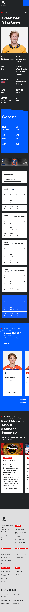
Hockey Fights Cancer (5, 575)
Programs (18, 552)
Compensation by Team (20, 532)
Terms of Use (16, 603)
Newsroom (18, 571)
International (5, 557)
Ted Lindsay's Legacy (21, 539)
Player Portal (21, 557)
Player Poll (18, 536)
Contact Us (4, 536)
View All (6, 343)
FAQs (2, 563)
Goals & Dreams (6, 571)
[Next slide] (24, 401)
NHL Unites (7, 581)
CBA (2, 540)
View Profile (12, 392)
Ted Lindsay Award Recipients (20, 543)
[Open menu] (26, 3)
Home (6, 12)
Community (4, 578)
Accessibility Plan (5, 600)
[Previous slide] (21, 401)
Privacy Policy (5, 603)
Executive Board (6, 555)
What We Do (4, 552)
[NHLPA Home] (3, 3)
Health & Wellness (20, 555)
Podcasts (18, 574)
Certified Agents (6, 560)
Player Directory (19, 12)
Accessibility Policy (18, 600)
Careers (3, 538)
